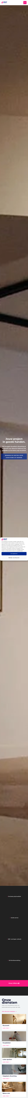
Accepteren (14, 553)
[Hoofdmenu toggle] (25, 2)
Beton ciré (6, 1093)
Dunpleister (7, 1043)
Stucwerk (6, 1025)
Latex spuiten (7, 1059)
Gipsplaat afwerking (10, 1076)
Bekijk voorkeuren (14, 557)
